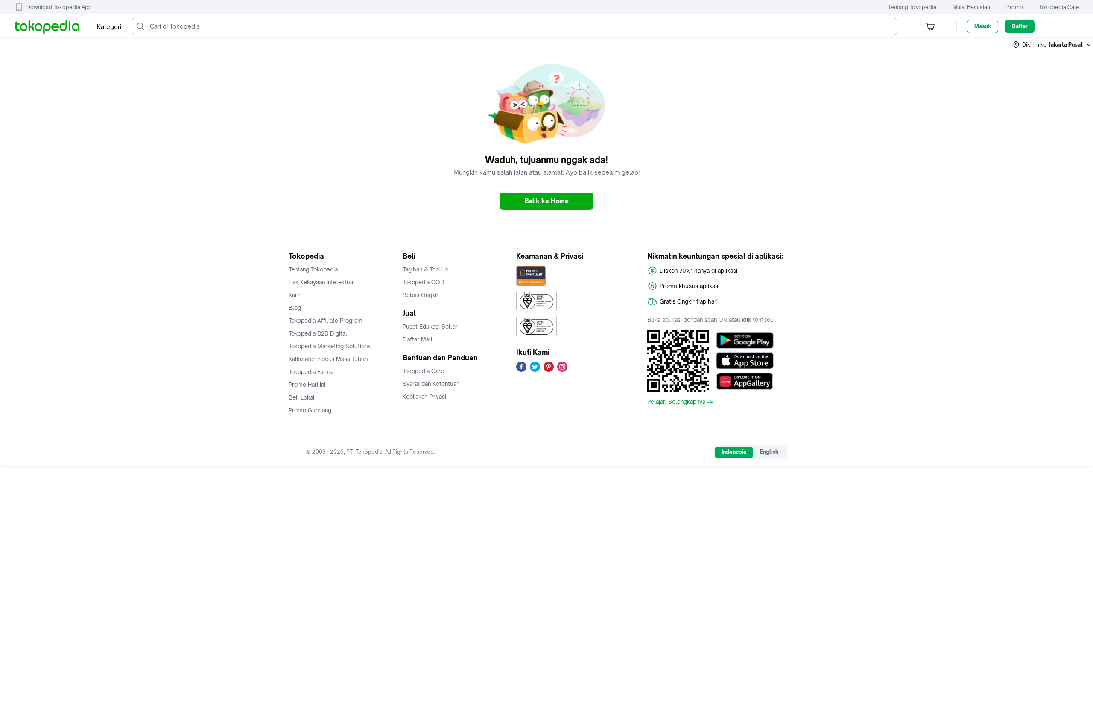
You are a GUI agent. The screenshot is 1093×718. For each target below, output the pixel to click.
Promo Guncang (310, 410)
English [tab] (769, 452)
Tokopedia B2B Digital (318, 333)
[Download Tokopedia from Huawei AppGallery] (745, 381)
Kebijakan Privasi (424, 396)
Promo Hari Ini (307, 384)
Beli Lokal (302, 397)
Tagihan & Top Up (425, 269)
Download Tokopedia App (59, 7)
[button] (1052, 45)
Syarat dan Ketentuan (431, 383)
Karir (295, 295)
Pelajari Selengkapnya (676, 402)
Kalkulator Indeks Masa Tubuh (328, 359)
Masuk (982, 26)
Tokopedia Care (1059, 7)
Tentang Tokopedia (912, 7)
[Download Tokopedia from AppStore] (745, 360)
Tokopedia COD (423, 282)
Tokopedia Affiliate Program (325, 320)
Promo (1014, 7)
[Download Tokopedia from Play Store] (745, 340)
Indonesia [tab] (734, 452)
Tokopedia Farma (311, 371)
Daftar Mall (418, 339)
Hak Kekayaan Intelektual (322, 282)
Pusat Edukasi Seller (430, 326)
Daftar (1020, 26)
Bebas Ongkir (420, 295)
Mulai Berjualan (971, 7)
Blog (295, 307)
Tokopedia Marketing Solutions (330, 346)
